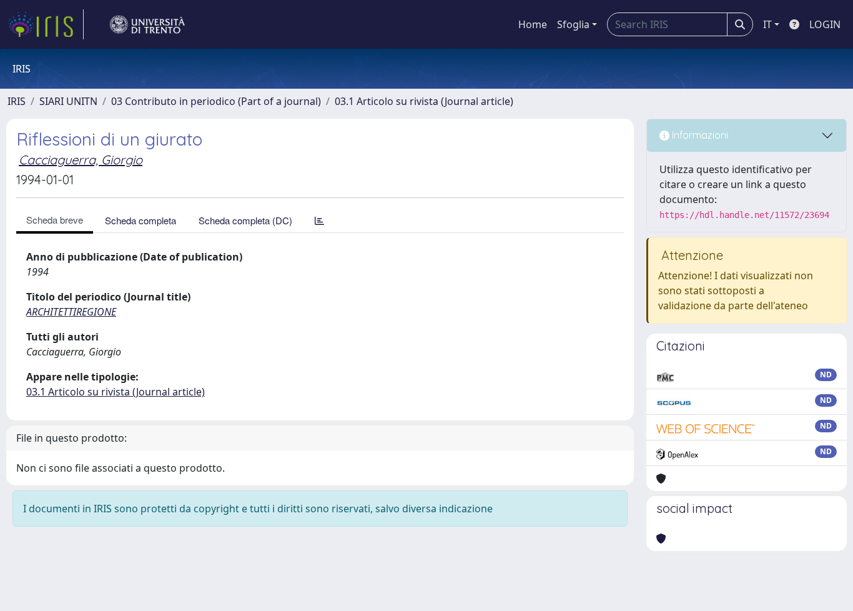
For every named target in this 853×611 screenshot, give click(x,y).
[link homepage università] (147, 24)
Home (532, 24)
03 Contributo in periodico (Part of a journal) (216, 101)
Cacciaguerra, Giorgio (80, 159)
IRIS (16, 101)
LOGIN (825, 24)
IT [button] (767, 24)
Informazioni (698, 135)
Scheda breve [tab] (54, 219)
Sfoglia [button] (573, 24)
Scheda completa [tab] (140, 220)
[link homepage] (45, 24)
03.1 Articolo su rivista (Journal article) (424, 101)
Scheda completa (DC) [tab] (245, 220)
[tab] (319, 220)
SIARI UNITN (68, 101)
